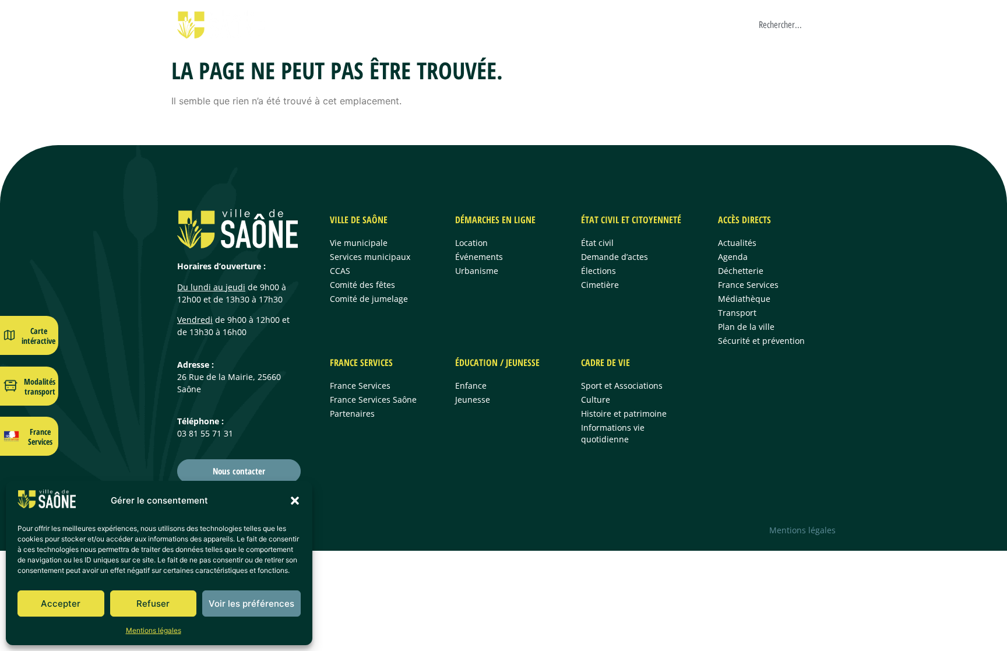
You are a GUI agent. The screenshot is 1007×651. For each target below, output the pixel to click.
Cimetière (600, 284)
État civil (597, 242)
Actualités (737, 242)
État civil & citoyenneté (479, 24)
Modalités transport (39, 386)
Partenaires (352, 413)
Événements (479, 256)
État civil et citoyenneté (631, 219)
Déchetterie (740, 270)
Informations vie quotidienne (613, 433)
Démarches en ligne (388, 24)
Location (471, 242)
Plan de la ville (746, 326)
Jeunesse (472, 399)
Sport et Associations (622, 385)
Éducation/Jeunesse (640, 24)
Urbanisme (476, 270)
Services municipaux (370, 256)
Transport (737, 312)
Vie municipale (359, 242)
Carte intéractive (38, 335)
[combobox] (797, 24)
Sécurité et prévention (761, 340)
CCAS (340, 270)
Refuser (153, 603)
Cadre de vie (710, 24)
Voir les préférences (251, 603)
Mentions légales (153, 630)
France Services (563, 24)
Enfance (471, 385)
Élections (598, 270)
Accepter (60, 603)
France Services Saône (373, 399)
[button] (295, 500)
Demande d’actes (614, 256)
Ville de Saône (313, 24)
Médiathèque (744, 298)
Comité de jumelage (369, 298)
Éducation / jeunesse (497, 362)
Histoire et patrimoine (624, 413)
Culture (595, 399)
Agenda (733, 256)
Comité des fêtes (362, 284)
